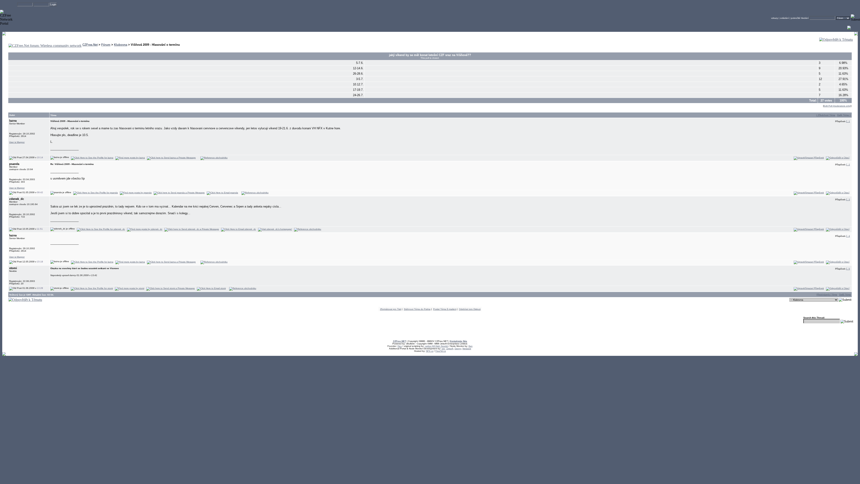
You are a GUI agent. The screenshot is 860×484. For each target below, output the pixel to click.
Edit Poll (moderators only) (837, 106)
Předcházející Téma (827, 294)
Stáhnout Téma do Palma (417, 309)
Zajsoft (449, 348)
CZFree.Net (90, 44)
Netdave (466, 348)
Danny (458, 348)
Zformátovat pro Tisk (390, 309)
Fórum (105, 44)
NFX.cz (429, 351)
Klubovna (120, 44)
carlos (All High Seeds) (436, 346)
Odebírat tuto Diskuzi (470, 309)
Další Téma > (844, 115)
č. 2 (848, 164)
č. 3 (848, 199)
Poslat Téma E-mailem (444, 309)
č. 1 (848, 121)
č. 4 (848, 236)
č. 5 (848, 269)
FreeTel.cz (440, 351)
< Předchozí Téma (825, 115)
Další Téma (845, 294)
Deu (400, 346)
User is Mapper (17, 142)
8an (471, 346)
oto (443, 348)
